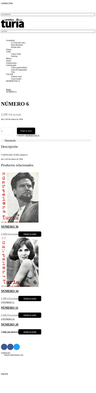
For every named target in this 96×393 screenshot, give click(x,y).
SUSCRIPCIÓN (6, 14)
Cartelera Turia (7, 3)
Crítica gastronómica (19, 67)
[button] (48, 36)
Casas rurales (16, 79)
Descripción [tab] (10, 140)
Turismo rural (16, 76)
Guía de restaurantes (19, 70)
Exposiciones (11, 63)
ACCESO (4, 31)
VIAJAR (9, 74)
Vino (13, 72)
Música (9, 58)
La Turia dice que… (19, 43)
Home (9, 89)
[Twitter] (17, 347)
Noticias (14, 56)
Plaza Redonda (17, 45)
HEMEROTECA (13, 81)
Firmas (8, 49)
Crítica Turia (16, 54)
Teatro (8, 61)
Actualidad (10, 40)
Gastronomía (11, 65)
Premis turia (15, 47)
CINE (8, 52)
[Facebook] (4, 347)
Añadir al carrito (26, 131)
